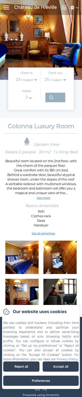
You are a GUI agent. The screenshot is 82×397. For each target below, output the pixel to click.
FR (45, 389)
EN (37, 389)
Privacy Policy (67, 359)
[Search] (55, 97)
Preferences (41, 381)
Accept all (60, 366)
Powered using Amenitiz (41, 395)
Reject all (21, 366)
